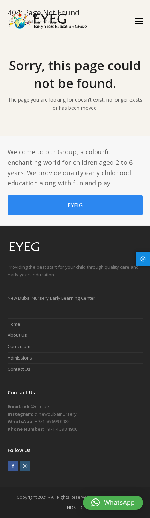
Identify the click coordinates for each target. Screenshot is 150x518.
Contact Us (19, 369)
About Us (17, 335)
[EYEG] (27, 252)
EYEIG (75, 205)
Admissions (20, 358)
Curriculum (19, 346)
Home (14, 324)
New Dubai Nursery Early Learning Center (51, 298)
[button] (139, 20)
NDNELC (75, 508)
